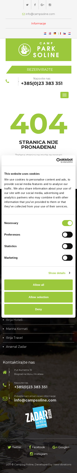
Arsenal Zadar (16, 346)
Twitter (16, 447)
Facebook (38, 447)
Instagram (40, 454)
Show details (56, 273)
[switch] (67, 235)
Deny (38, 309)
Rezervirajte (40, 70)
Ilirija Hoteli (14, 319)
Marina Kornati (17, 328)
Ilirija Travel (14, 337)
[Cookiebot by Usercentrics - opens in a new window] (56, 160)
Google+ (64, 447)
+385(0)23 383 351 (30, 387)
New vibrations (62, 464)
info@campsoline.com (35, 400)
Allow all (38, 284)
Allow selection (39, 297)
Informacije (38, 23)
